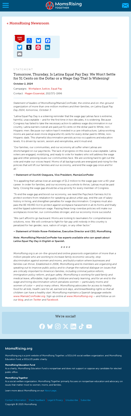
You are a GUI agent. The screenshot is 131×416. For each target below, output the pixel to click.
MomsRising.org (64, 5)
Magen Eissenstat (34, 93)
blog (20, 299)
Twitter (37, 299)
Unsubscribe (72, 400)
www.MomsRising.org (79, 296)
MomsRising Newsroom (29, 23)
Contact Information (15, 400)
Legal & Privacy (55, 400)
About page (50, 390)
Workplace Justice (39, 88)
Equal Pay (56, 88)
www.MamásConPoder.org (29, 296)
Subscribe (86, 400)
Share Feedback (37, 400)
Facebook (52, 299)
